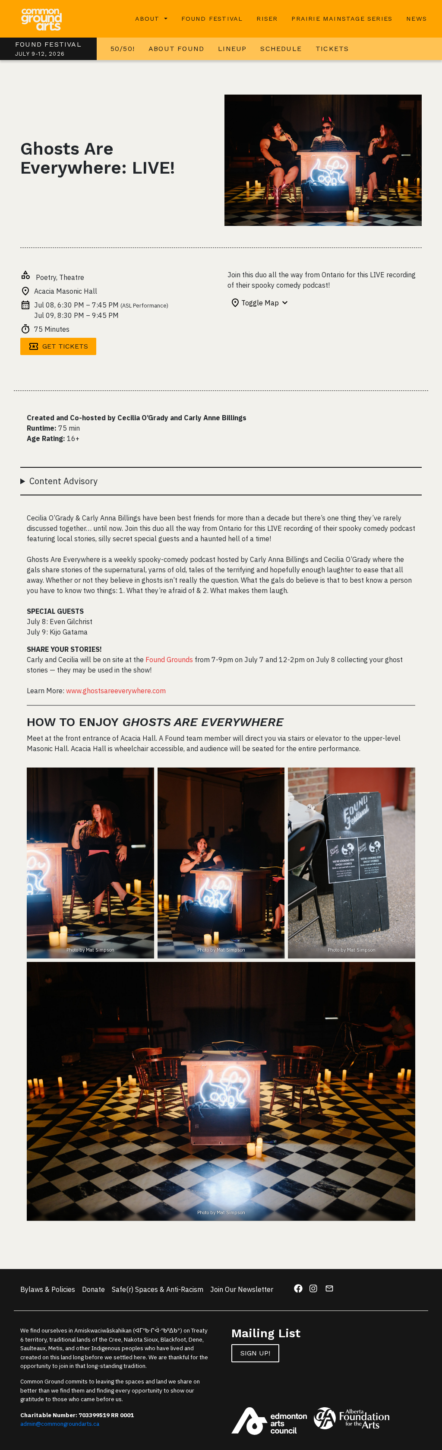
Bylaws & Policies (47, 1289)
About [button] (148, 18)
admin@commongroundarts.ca (59, 1424)
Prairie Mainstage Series (341, 18)
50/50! (122, 48)
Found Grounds (169, 659)
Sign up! (255, 1353)
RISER (267, 18)
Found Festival (212, 18)
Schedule (281, 48)
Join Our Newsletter (241, 1289)
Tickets (332, 48)
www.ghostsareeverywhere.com (116, 690)
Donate (93, 1289)
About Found (176, 48)
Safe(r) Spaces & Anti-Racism (157, 1289)
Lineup (232, 48)
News (416, 18)
